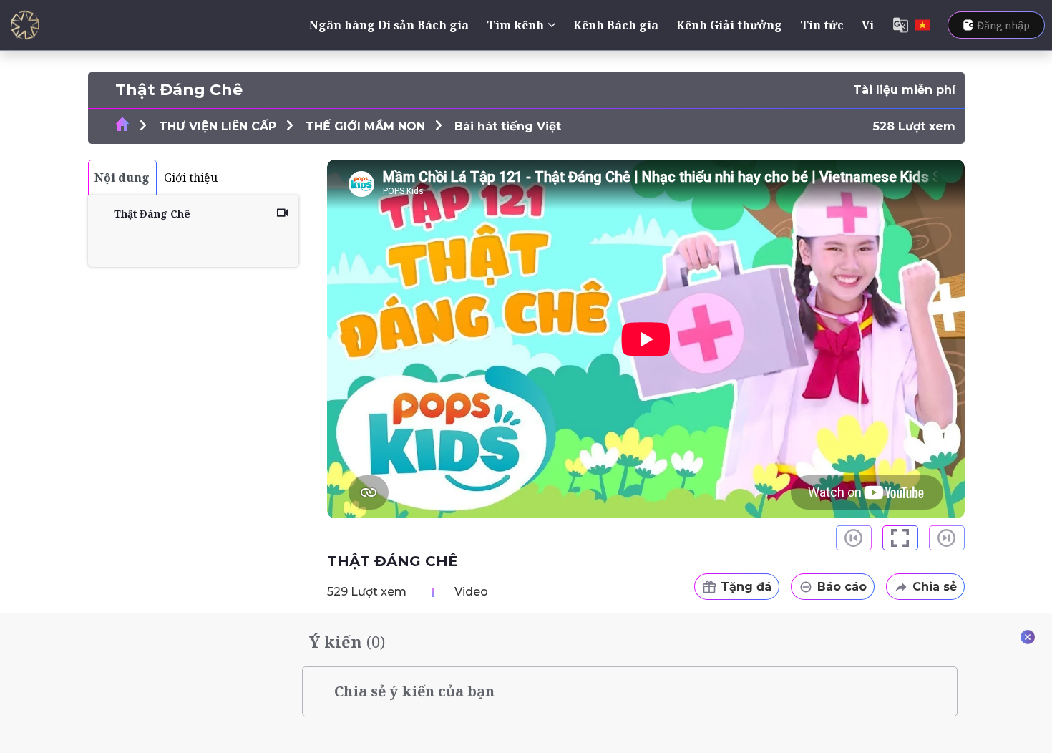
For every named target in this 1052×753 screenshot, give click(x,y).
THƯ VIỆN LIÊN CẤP (217, 126)
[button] (900, 537)
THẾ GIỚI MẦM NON (365, 126)
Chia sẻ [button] (934, 586)
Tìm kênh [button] (515, 25)
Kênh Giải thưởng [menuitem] (729, 25)
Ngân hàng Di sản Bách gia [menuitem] (389, 25)
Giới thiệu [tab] (191, 177)
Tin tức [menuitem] (822, 25)
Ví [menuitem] (868, 25)
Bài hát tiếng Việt (507, 126)
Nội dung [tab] (122, 177)
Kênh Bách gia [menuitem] (615, 25)
